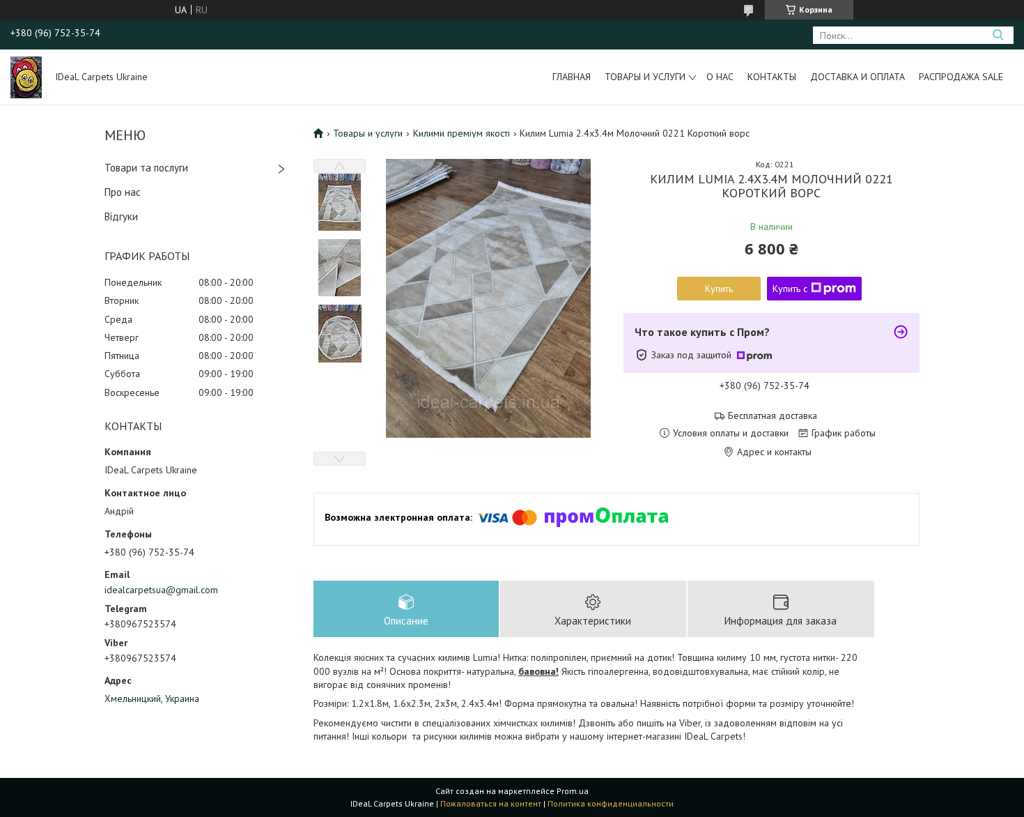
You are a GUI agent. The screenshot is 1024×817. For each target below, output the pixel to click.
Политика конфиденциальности (611, 803)
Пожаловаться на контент (490, 803)
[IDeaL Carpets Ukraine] (26, 76)
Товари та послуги (146, 167)
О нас (720, 76)
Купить (719, 288)
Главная (571, 76)
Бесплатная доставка (772, 416)
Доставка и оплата (857, 76)
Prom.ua (573, 791)
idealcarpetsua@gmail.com (161, 589)
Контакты (771, 76)
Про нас (122, 192)
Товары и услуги (645, 76)
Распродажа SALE (961, 76)
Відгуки (121, 216)
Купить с (790, 288)
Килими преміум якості (461, 133)
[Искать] (998, 35)
